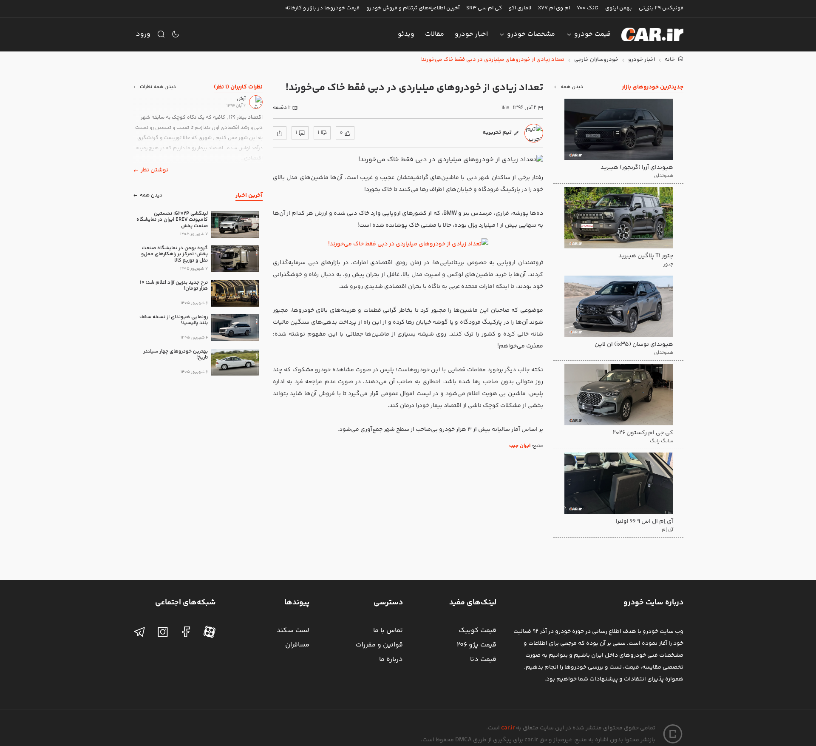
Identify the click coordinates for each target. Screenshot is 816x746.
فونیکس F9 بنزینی (661, 8)
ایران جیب (519, 446)
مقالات (434, 34)
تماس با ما (388, 630)
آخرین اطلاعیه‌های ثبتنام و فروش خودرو (412, 8)
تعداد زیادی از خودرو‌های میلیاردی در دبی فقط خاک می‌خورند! (492, 60)
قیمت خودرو (592, 34)
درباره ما (391, 659)
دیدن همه (572, 87)
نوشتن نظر (154, 170)
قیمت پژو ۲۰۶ (476, 645)
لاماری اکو (520, 8)
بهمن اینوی (618, 8)
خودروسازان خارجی (596, 60)
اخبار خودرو (471, 34)
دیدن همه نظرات (158, 87)
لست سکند (293, 630)
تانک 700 (587, 8)
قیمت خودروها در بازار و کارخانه (322, 8)
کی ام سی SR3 (484, 8)
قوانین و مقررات (379, 645)
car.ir (508, 728)
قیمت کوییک (477, 630)
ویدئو (406, 34)
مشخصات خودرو (531, 34)
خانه (670, 60)
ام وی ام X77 (554, 8)
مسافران (297, 645)
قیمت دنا (483, 659)
